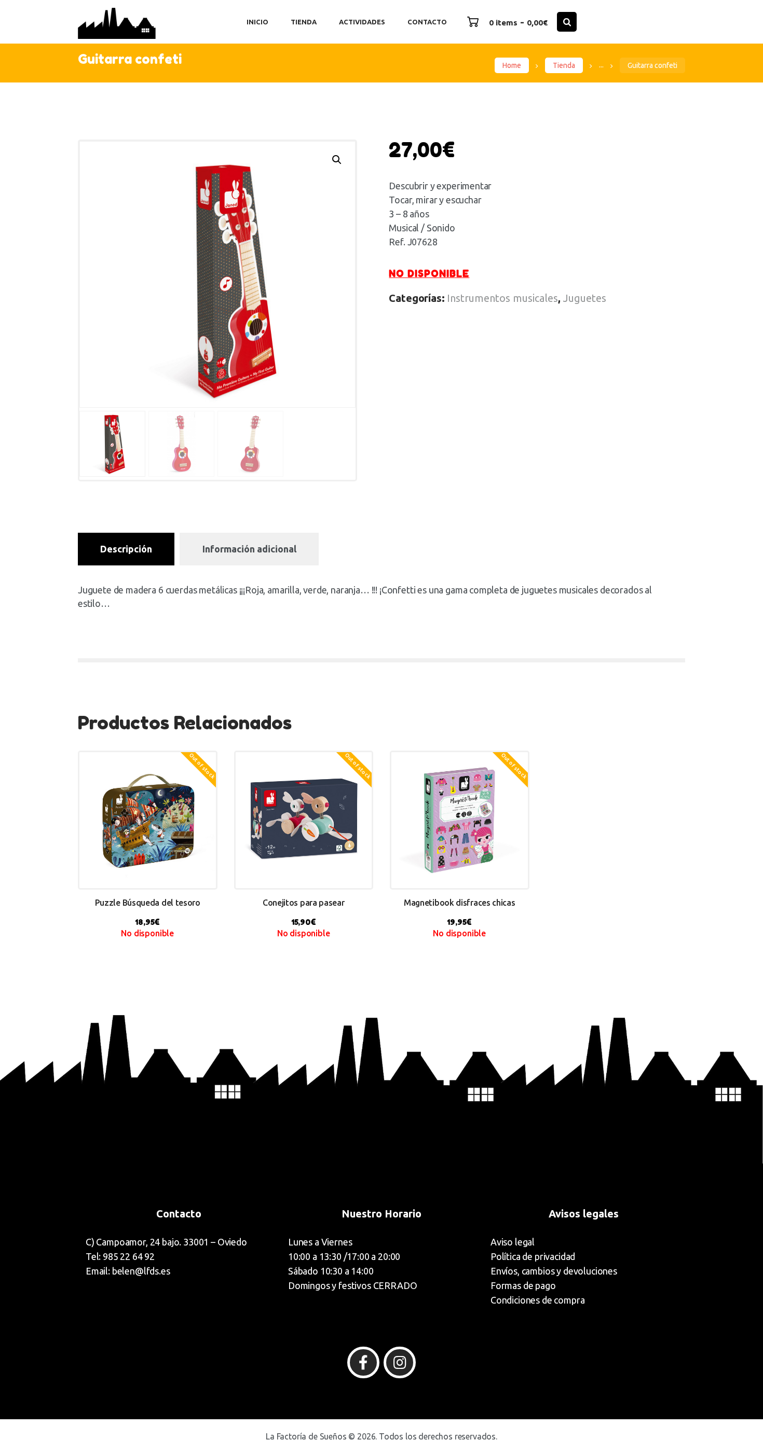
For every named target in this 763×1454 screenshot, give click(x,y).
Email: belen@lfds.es (128, 1271)
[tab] (126, 549)
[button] (337, 159)
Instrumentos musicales (502, 298)
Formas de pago (523, 1285)
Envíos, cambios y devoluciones (554, 1271)
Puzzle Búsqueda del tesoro (147, 902)
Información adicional (249, 549)
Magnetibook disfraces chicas (459, 902)
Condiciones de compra (537, 1300)
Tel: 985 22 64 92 (120, 1256)
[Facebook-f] (363, 1363)
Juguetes (584, 298)
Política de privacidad (533, 1256)
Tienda (564, 65)
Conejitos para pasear (304, 902)
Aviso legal (513, 1242)
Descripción (126, 549)
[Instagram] (400, 1363)
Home (511, 65)
